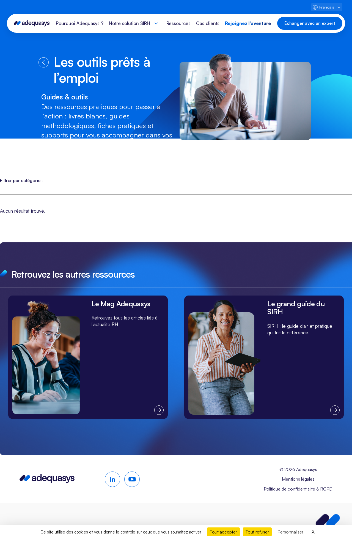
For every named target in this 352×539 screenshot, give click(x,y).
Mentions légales (298, 479)
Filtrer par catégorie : (21, 180)
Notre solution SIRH (129, 23)
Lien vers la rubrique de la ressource (88, 357)
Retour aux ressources (43, 62)
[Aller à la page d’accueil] (47, 481)
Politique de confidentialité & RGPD (298, 489)
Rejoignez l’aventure (248, 23)
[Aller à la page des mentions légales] (328, 521)
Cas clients (207, 23)
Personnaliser (290, 532)
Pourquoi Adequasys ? (79, 23)
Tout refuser (257, 532)
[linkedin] (112, 479)
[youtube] (132, 479)
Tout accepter (223, 532)
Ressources (178, 23)
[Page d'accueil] (32, 23)
